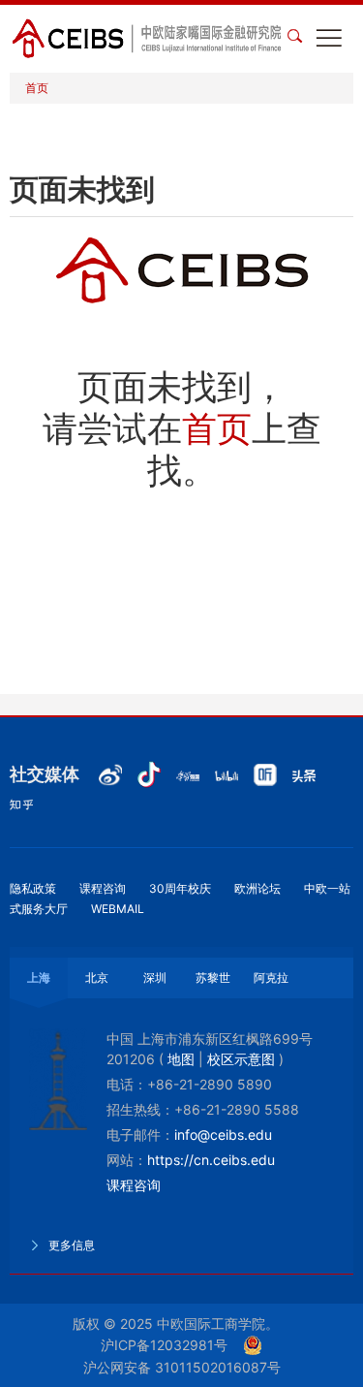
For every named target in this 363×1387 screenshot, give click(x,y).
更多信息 (70, 1245)
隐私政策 (33, 888)
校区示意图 (241, 1059)
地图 (181, 1059)
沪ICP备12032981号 (164, 1345)
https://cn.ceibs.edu (211, 1159)
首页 (36, 87)
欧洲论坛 (257, 888)
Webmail (117, 908)
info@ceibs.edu (223, 1134)
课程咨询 (102, 888)
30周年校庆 (180, 888)
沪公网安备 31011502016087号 (182, 1367)
